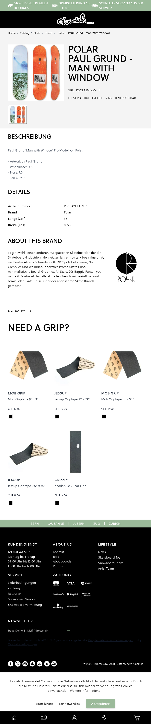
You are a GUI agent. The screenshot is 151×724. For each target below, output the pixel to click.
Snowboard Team (110, 563)
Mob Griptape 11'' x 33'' (117, 399)
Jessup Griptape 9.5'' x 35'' (26, 486)
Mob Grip (16, 393)
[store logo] (75, 19)
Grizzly (61, 479)
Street (48, 33)
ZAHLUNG (62, 575)
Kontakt (58, 552)
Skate (37, 33)
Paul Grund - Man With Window (89, 33)
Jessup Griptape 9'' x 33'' (72, 399)
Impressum (101, 664)
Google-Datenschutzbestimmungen (110, 640)
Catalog (24, 33)
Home (12, 33)
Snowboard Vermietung (25, 604)
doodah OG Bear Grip (70, 486)
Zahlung (14, 588)
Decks (60, 33)
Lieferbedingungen (22, 582)
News (102, 552)
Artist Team (106, 568)
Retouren (14, 593)
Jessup (60, 393)
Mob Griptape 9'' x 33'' (24, 399)
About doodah (63, 561)
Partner (58, 566)
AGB (112, 664)
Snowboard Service (21, 599)
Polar (83, 49)
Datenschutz (124, 664)
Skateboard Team (110, 557)
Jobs (56, 556)
